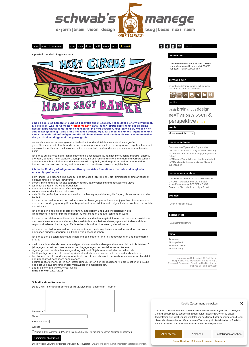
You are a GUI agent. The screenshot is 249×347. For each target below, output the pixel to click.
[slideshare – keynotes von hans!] (179, 97)
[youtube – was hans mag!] (173, 97)
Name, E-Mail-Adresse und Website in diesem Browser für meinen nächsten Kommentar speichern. (84, 332)
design (88, 46)
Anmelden (174, 239)
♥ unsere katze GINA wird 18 (199, 178)
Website (36, 327)
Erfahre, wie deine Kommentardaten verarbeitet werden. (119, 344)
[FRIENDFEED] (211, 97)
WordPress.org (176, 248)
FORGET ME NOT (199, 184)
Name (36, 316)
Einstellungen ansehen (228, 334)
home (36, 46)
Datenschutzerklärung (202, 341)
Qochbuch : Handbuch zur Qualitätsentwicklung (192, 150)
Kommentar (38, 311)
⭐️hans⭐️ (125, 46)
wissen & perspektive (51, 46)
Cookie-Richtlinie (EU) (181, 204)
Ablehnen (197, 334)
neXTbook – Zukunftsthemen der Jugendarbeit (192, 159)
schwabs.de (175, 86)
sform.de (186, 86)
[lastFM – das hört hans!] (185, 97)
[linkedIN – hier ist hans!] (204, 97)
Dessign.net (211, 263)
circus (114, 46)
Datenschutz (196, 258)
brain (80, 46)
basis (72, 46)
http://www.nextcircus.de (63, 267)
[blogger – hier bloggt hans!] (192, 97)
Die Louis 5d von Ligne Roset (194, 187)
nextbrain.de (175, 88)
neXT (97, 46)
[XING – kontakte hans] (198, 97)
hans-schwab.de (200, 86)
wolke (173, 102)
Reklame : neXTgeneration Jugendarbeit (189, 147)
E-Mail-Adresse (40, 321)
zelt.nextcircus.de (191, 88)
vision (106, 46)
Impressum (220, 341)
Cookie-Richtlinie (181, 341)
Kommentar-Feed (177, 245)
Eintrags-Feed (176, 242)
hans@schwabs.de (190, 69)
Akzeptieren (168, 334)
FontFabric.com (209, 266)
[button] (242, 303)
